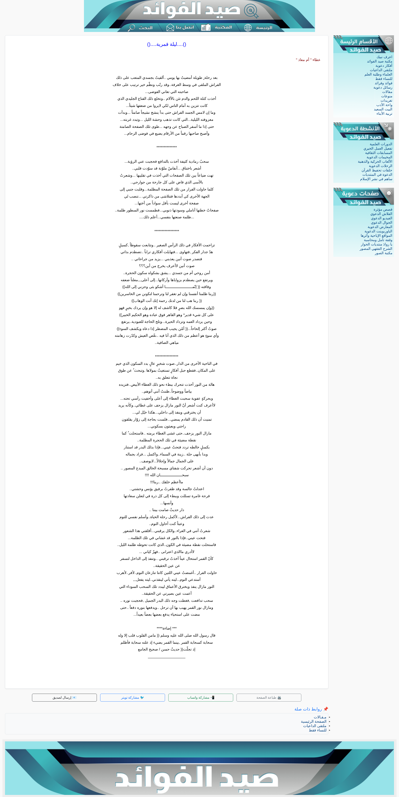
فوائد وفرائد (383, 83)
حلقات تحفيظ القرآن (377, 170)
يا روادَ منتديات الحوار (376, 244)
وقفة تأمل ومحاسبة (378, 240)
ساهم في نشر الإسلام (376, 179)
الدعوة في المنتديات (377, 175)
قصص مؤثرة (383, 209)
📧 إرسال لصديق (64, 697)
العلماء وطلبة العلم (378, 74)
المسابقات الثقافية (378, 153)
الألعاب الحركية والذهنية (375, 162)
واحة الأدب (384, 105)
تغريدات (386, 101)
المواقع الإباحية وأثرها (376, 236)
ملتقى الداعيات (381, 70)
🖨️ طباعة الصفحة (268, 697)
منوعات (386, 96)
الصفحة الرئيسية (313, 721)
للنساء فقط (383, 79)
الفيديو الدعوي (381, 218)
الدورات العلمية (381, 144)
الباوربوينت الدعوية (378, 231)
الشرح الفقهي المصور (376, 249)
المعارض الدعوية (380, 227)
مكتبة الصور (383, 253)
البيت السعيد (383, 109)
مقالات (387, 92)
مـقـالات (320, 717)
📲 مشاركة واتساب (200, 697)
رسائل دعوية (382, 87)
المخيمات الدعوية (379, 157)
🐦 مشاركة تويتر (132, 697)
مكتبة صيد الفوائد (379, 61)
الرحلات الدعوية (380, 166)
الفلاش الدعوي (381, 214)
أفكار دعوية (384, 66)
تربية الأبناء (384, 114)
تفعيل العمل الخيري (377, 148)
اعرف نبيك (384, 57)
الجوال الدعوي (381, 223)
